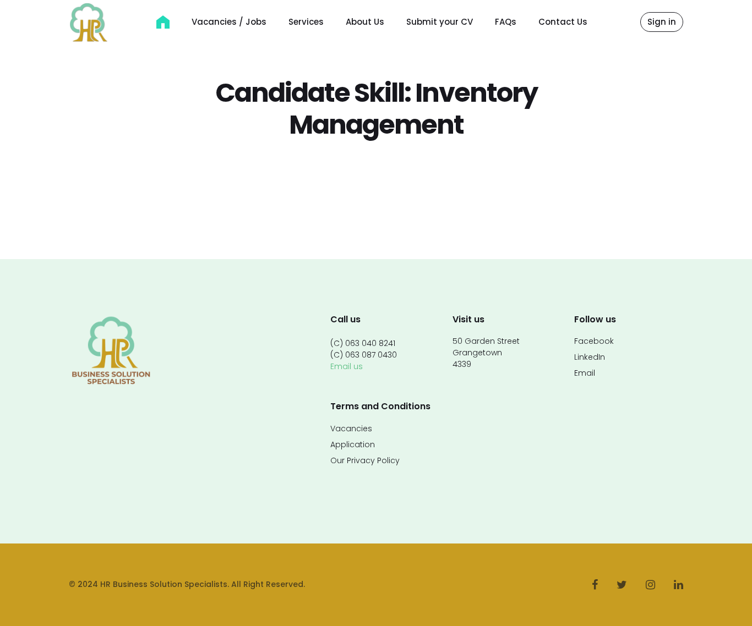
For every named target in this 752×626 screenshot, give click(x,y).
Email (584, 372)
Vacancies (351, 428)
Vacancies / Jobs (229, 22)
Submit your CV (439, 22)
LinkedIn (589, 357)
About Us (365, 22)
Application (352, 444)
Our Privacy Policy (365, 460)
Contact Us (562, 22)
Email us (346, 366)
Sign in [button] (661, 22)
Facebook (594, 341)
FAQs (505, 22)
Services (306, 22)
